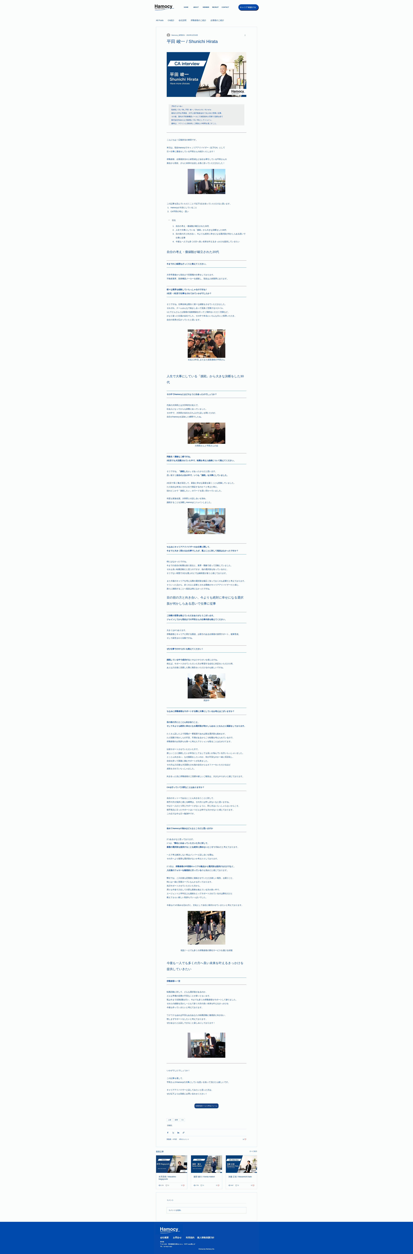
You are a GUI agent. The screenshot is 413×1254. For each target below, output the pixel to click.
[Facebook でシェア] (168, 1133)
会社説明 (182, 20)
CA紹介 (171, 20)
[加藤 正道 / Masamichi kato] (241, 1164)
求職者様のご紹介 (198, 20)
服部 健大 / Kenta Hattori (204, 1177)
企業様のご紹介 (217, 20)
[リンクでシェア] (184, 1133)
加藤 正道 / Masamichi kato (240, 1177)
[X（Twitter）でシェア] (173, 1133)
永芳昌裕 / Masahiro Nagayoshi (167, 1178)
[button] (206, 220)
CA (182, 1120)
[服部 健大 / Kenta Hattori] (206, 1164)
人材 (169, 1120)
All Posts (159, 20)
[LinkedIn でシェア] (178, 1133)
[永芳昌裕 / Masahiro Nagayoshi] (171, 1164)
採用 (176, 1120)
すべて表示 (253, 1151)
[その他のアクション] (245, 35)
